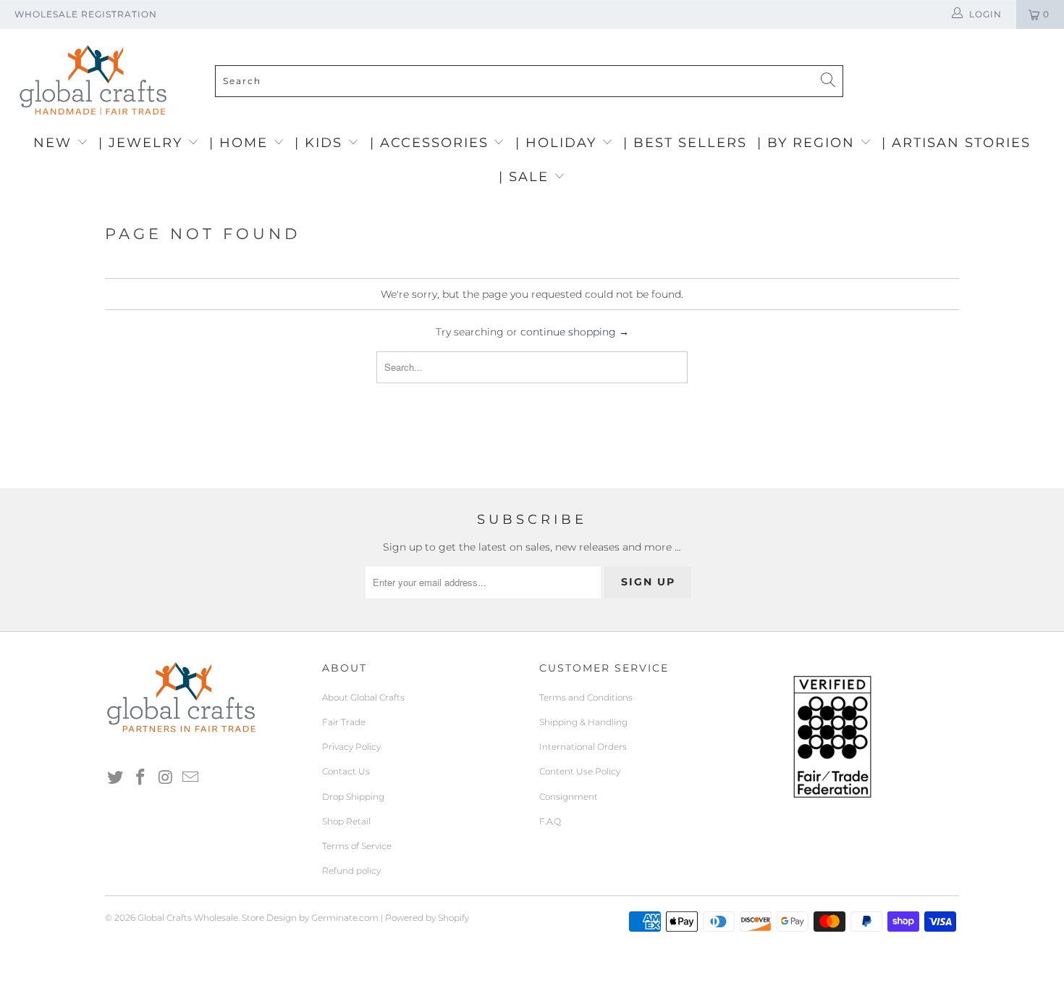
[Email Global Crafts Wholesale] (191, 778)
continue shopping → (574, 331)
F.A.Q (550, 821)
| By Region (808, 143)
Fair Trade (344, 721)
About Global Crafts (363, 697)
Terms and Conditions (586, 697)
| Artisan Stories (956, 143)
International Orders (583, 746)
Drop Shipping (353, 796)
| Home (241, 143)
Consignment (568, 796)
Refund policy (351, 870)
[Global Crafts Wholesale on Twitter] (116, 778)
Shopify (453, 917)
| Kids (321, 143)
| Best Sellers (685, 143)
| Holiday (558, 143)
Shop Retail (346, 821)
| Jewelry (142, 143)
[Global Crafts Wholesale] (539, 32)
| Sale (526, 177)
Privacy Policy (351, 746)
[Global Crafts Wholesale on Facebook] (141, 778)
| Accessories (432, 143)
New (55, 143)
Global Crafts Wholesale (188, 917)
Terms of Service (357, 845)
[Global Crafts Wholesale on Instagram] (166, 778)
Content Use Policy (579, 771)
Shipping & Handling (583, 721)
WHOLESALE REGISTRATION (85, 14)
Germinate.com (345, 917)
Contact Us (346, 771)
